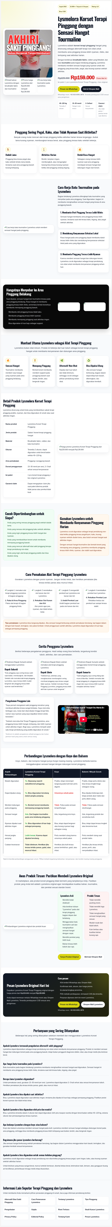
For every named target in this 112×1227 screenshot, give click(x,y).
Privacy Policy (10, 1217)
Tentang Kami (64, 1217)
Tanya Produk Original (69, 957)
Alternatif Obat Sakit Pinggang (13, 1200)
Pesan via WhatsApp (68, 89)
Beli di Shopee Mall (91, 89)
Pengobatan (10, 1209)
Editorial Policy (37, 1217)
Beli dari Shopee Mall (93, 957)
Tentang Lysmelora (66, 1199)
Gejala (34, 1209)
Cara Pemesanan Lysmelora (38, 1200)
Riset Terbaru (63, 1209)
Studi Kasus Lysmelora (94, 1209)
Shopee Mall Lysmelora (93, 1004)
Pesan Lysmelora (92, 1217)
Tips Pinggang (91, 1199)
